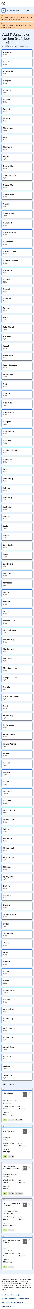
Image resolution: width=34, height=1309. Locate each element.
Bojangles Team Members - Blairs (9, 1131)
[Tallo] (3, 3)
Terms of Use (6, 1306)
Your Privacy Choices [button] (9, 1295)
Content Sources (8, 1299)
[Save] (29, 1093)
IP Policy (5, 1302)
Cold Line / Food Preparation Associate (11, 1167)
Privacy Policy (16, 1302)
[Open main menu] (31, 3)
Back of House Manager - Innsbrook (12, 1204)
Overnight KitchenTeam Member (11, 1241)
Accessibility (22, 1299)
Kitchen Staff (14, 10)
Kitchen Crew (8, 1093)
